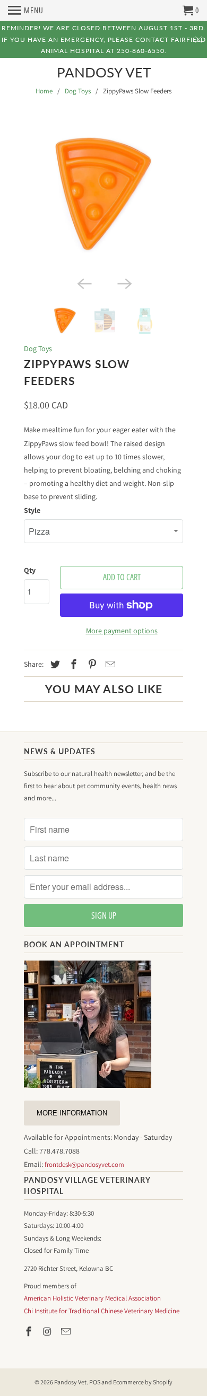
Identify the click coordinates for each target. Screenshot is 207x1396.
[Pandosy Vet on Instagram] (48, 1331)
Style (32, 510)
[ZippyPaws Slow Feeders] (103, 195)
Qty (30, 570)
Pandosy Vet (104, 72)
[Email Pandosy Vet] (67, 1331)
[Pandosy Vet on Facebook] (30, 1331)
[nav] (26, 10)
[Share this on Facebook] (72, 664)
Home (44, 90)
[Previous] (83, 283)
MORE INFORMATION (72, 1113)
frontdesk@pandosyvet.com (84, 1164)
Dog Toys (78, 90)
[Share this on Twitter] (53, 664)
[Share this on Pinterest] (90, 664)
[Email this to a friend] (108, 664)
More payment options (122, 630)
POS (94, 1382)
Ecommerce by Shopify (142, 1382)
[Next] (123, 283)
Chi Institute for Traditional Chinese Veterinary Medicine (101, 1310)
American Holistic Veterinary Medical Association (92, 1298)
